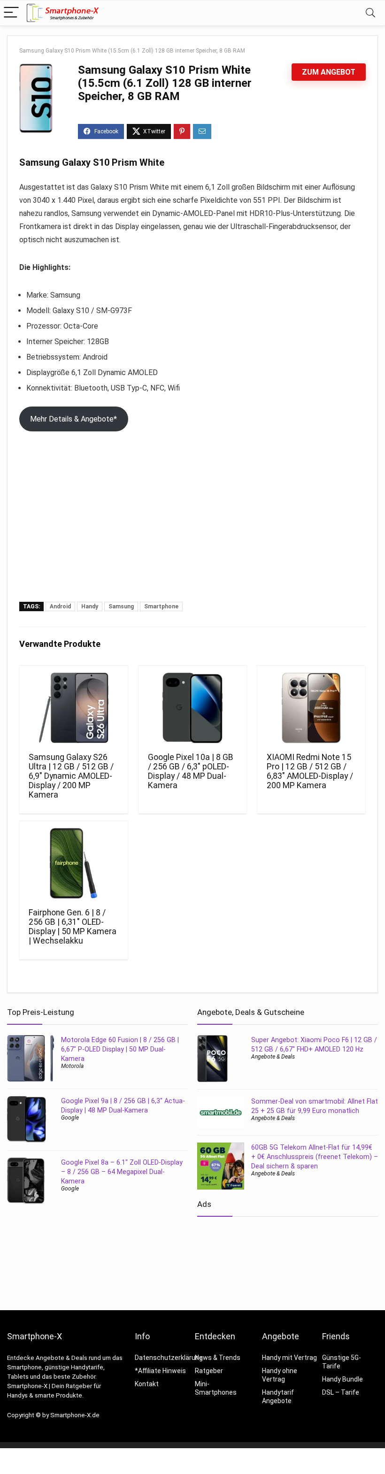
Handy (89, 606)
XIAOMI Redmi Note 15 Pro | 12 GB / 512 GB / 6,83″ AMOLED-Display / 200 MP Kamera (310, 771)
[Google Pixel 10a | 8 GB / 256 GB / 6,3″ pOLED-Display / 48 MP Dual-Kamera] (193, 708)
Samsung (121, 606)
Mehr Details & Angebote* (73, 419)
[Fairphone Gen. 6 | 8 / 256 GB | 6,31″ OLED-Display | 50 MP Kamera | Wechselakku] (73, 863)
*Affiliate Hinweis (160, 1370)
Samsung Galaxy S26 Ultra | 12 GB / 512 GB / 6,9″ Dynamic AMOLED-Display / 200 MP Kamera (71, 775)
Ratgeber (209, 1370)
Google (70, 1117)
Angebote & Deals (273, 1056)
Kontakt (147, 1384)
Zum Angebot (328, 72)
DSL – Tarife (340, 1392)
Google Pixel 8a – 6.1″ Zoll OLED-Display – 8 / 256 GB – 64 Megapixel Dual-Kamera (122, 1172)
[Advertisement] (192, 531)
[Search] (370, 12)
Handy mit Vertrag (289, 1357)
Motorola (72, 1066)
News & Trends (217, 1357)
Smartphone (161, 606)
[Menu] (11, 12)
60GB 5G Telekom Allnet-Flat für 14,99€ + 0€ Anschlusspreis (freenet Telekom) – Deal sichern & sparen (314, 1157)
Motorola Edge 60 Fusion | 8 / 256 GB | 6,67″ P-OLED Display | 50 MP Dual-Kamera (120, 1049)
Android (60, 606)
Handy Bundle (342, 1379)
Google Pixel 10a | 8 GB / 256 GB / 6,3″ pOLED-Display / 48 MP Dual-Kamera (190, 771)
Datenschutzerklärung (169, 1357)
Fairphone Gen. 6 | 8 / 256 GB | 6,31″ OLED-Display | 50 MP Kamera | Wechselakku (72, 926)
